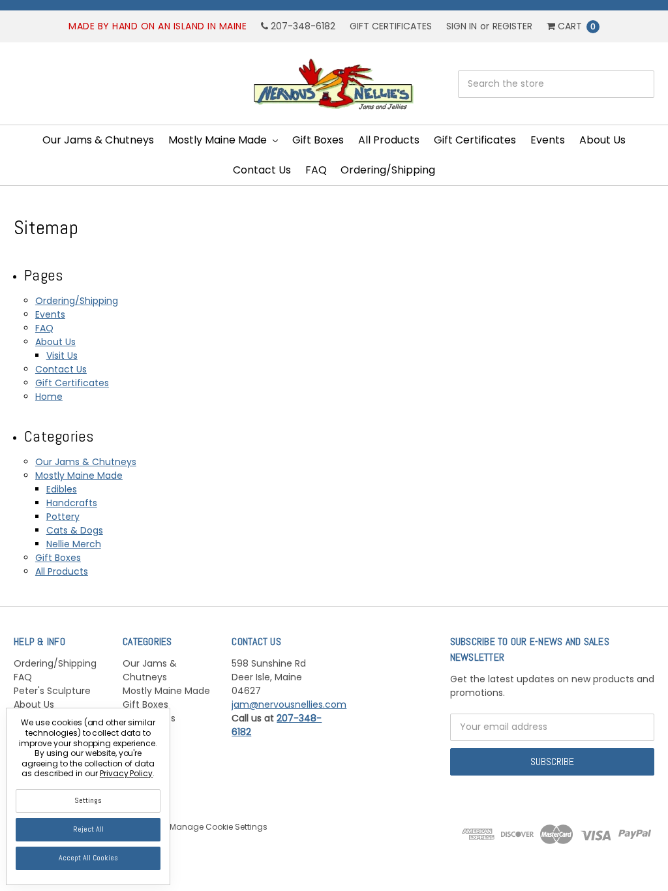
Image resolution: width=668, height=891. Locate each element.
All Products (388, 139)
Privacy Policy (126, 773)
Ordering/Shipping (388, 169)
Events (547, 139)
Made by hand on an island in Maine (157, 26)
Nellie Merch (73, 544)
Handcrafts (71, 502)
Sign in (461, 26)
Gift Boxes (318, 139)
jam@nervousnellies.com (289, 704)
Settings (88, 800)
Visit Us (62, 355)
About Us (602, 139)
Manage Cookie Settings (218, 826)
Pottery (63, 516)
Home (49, 396)
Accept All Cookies (88, 858)
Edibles (61, 489)
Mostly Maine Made (218, 139)
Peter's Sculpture (52, 690)
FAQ (316, 169)
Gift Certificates (391, 26)
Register (512, 26)
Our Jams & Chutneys (98, 139)
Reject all (88, 829)
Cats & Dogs (74, 530)
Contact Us (262, 169)
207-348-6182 (301, 26)
